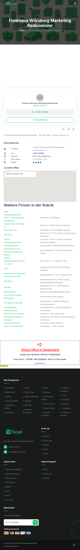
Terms (45, 449)
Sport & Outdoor (49, 404)
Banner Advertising (13, 474)
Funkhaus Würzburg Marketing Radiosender (40, 103)
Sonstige (65, 404)
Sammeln (46, 392)
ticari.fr (8, 495)
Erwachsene (66, 408)
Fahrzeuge (10, 413)
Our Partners (10, 482)
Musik (45, 388)
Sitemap (46, 478)
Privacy (46, 454)
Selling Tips (47, 474)
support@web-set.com (17, 452)
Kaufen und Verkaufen (14, 469)
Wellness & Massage (65, 414)
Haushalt (27, 401)
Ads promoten (11, 478)
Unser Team (47, 441)
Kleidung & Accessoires (27, 411)
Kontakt (46, 445)
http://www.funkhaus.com (42, 156)
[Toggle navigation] (75, 3)
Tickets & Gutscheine (64, 389)
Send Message (41, 120)
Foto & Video (29, 392)
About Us (46, 436)
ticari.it (8, 491)
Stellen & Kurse (49, 408)
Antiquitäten (10, 388)
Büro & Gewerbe (12, 401)
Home (21, 30)
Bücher (8, 397)
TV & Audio (66, 400)
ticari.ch (8, 487)
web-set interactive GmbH (27, 543)
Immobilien (28, 405)
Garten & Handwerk (31, 397)
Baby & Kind (10, 392)
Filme (26, 388)
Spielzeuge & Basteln (47, 398)
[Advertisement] (40, 60)
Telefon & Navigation (45, 414)
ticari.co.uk (9, 500)
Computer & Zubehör (9, 406)
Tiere (64, 395)
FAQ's (45, 469)
